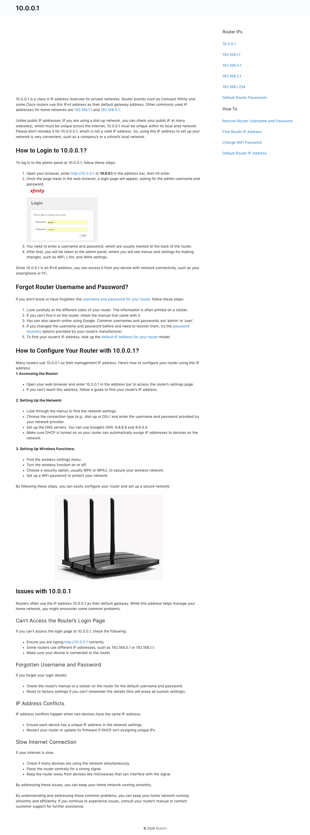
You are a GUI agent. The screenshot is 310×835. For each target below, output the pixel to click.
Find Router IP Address (242, 132)
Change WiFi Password (242, 142)
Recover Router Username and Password (257, 121)
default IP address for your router (129, 337)
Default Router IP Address (244, 153)
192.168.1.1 (83, 110)
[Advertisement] (108, 65)
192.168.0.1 (110, 110)
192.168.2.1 (231, 76)
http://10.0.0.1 (82, 173)
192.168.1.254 (233, 87)
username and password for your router (116, 299)
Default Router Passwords (244, 97)
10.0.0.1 (27, 8)
